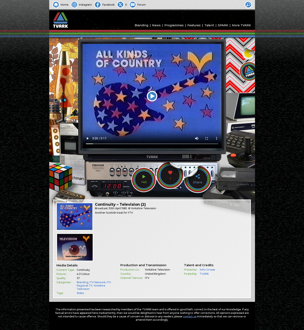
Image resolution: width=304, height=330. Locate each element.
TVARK (204, 273)
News (156, 25)
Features (194, 25)
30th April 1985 (117, 208)
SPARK (223, 25)
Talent (209, 25)
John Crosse (207, 269)
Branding (141, 25)
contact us (189, 316)
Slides (80, 293)
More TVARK (241, 25)
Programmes (174, 25)
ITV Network (97, 282)
